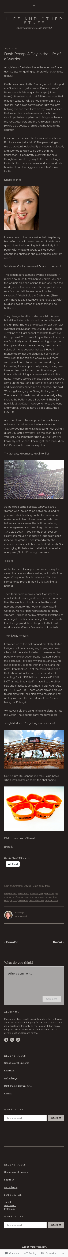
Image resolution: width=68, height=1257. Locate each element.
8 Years (8, 1093)
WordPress (10, 1205)
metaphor (9, 897)
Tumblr (8, 1202)
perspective (51, 897)
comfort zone (10, 893)
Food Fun (9, 1070)
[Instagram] (18, 1040)
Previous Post (12, 942)
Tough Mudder (20, 900)
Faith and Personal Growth (17, 886)
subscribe (56, 1118)
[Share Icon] (12, 1040)
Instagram (9, 1209)
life (56, 893)
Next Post (57, 942)
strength (8, 900)
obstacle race (22, 897)
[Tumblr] (6, 1040)
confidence (23, 893)
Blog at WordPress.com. (34, 1246)
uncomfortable (36, 900)
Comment (51, 998)
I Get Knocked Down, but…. (18, 1086)
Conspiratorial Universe (16, 1063)
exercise (34, 893)
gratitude (49, 893)
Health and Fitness (41, 886)
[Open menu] (34, 6)
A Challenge (10, 1078)
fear (41, 893)
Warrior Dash (51, 900)
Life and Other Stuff (35, 21)
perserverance (37, 897)
